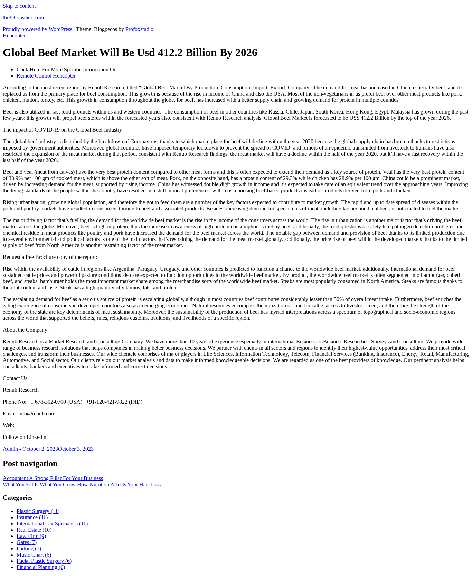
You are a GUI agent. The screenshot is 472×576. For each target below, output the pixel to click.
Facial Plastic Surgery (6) (44, 561)
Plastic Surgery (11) (38, 511)
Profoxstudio (139, 29)
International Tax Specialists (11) (52, 523)
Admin (10, 449)
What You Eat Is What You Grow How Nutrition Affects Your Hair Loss (82, 484)
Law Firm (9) (31, 536)
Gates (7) (27, 542)
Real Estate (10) (34, 530)
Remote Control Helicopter (46, 76)
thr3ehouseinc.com (23, 17)
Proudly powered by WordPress (38, 29)
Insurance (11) (32, 517)
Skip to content (19, 6)
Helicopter (14, 35)
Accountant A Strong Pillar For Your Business (53, 478)
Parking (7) (29, 548)
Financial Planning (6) (41, 567)
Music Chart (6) (34, 555)
